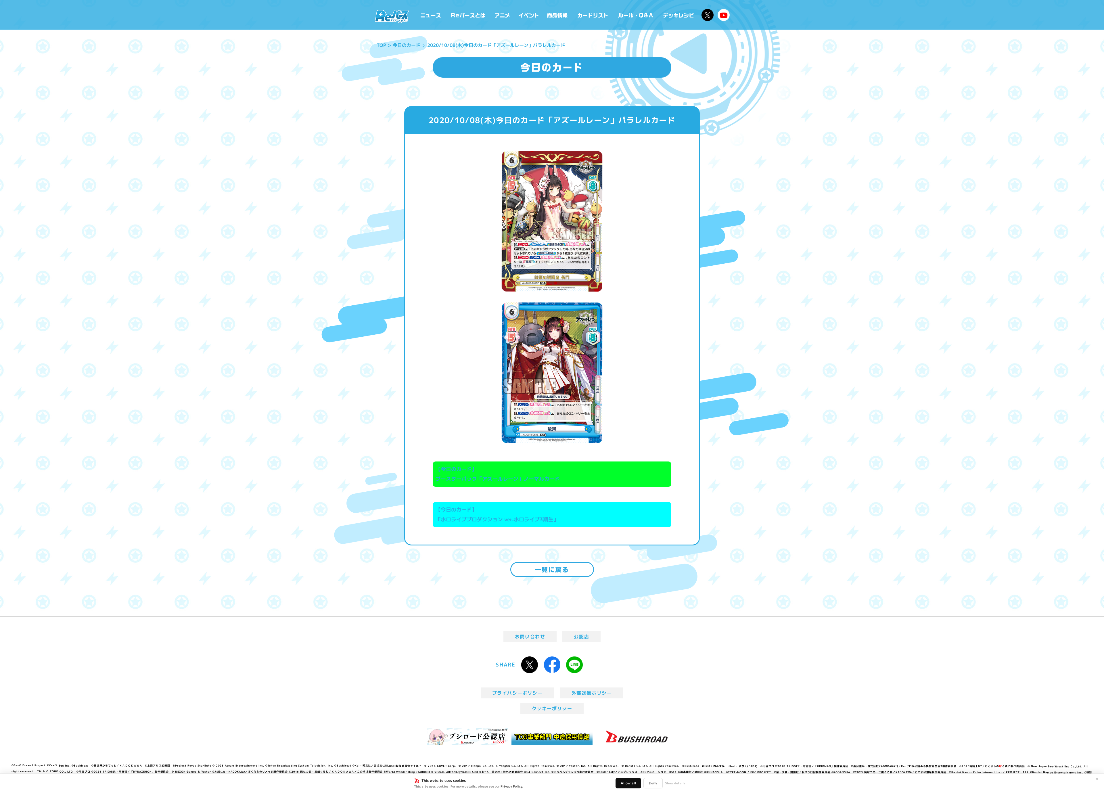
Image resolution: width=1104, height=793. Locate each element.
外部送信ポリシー (592, 693)
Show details (675, 783)
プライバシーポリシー (517, 693)
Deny (653, 783)
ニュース (431, 15)
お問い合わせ (530, 636)
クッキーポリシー (552, 708)
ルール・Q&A (636, 15)
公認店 (581, 636)
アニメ (502, 15)
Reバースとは (468, 15)
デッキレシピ (678, 15)
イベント (529, 15)
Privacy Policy (511, 786)
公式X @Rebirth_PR (708, 15)
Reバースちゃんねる (724, 15)
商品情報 (558, 15)
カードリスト (593, 15)
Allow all (628, 783)
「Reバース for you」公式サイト (392, 16)
